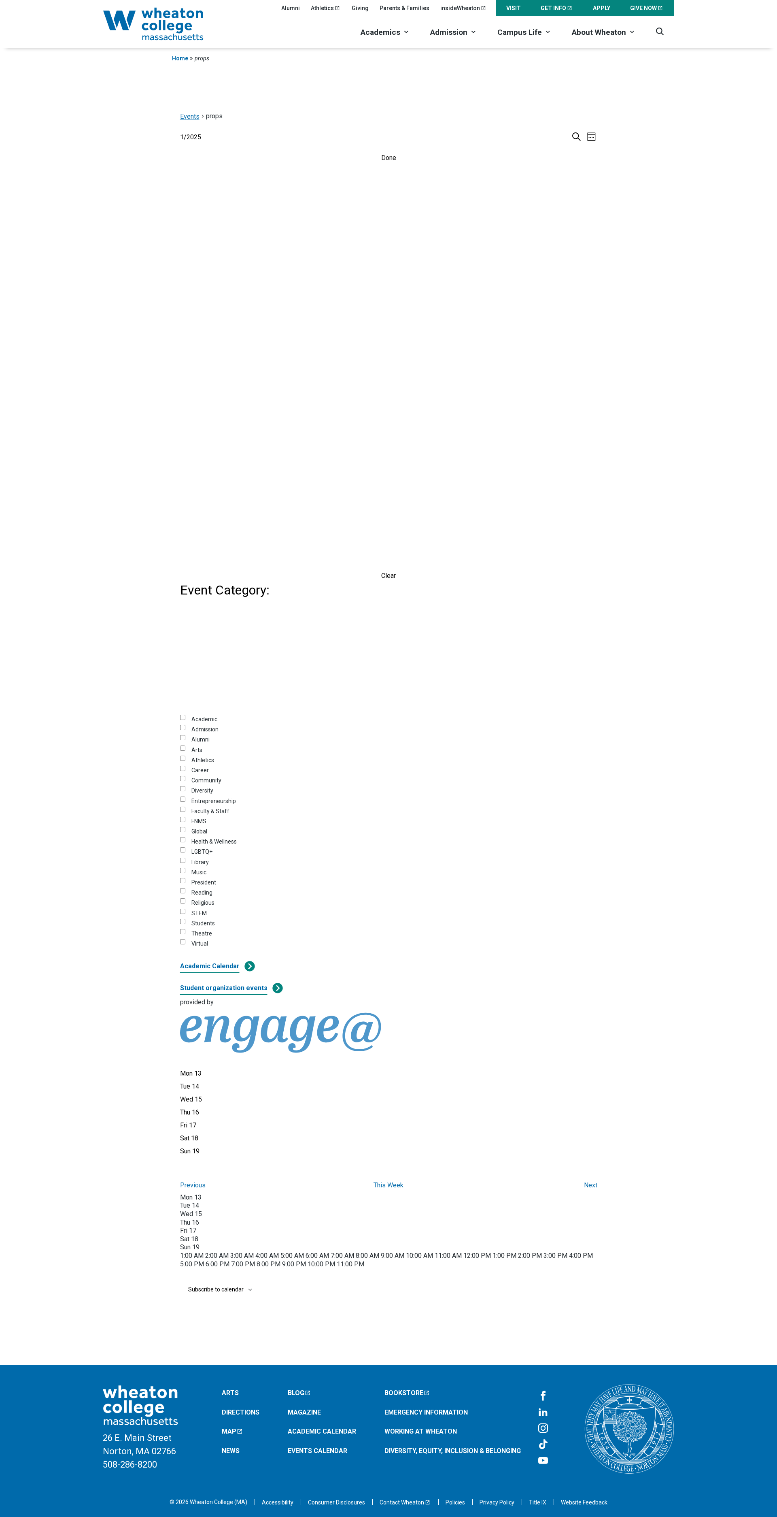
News (231, 1451)
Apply (601, 8)
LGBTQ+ (201, 851)
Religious (202, 902)
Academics (380, 32)
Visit (513, 8)
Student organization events (223, 988)
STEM (199, 913)
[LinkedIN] (543, 1412)
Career (200, 770)
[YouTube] (543, 1461)
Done (388, 158)
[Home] (164, 24)
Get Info (553, 8)
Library (200, 862)
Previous (193, 1185)
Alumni (290, 8)
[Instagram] (543, 1429)
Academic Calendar (210, 966)
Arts (196, 750)
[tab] (191, 1073)
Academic (204, 719)
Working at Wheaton (420, 1431)
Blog (296, 1393)
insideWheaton (460, 8)
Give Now (643, 8)
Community (206, 780)
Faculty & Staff (210, 811)
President (203, 882)
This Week (388, 1185)
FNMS (198, 821)
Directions (240, 1412)
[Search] (660, 31)
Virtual (199, 943)
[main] (388, 714)
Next (590, 1185)
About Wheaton (599, 32)
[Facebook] (543, 1396)
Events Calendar (317, 1451)
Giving (360, 8)
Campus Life (519, 32)
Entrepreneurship (213, 801)
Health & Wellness (214, 841)
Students (203, 923)
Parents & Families (404, 8)
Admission (448, 32)
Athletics (322, 8)
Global (199, 831)
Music (198, 872)
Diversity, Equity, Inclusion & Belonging (452, 1451)
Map (229, 1431)
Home (180, 58)
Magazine (304, 1412)
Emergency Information (426, 1412)
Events (190, 116)
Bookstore (403, 1393)
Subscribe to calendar (216, 1289)
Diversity (202, 790)
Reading (201, 892)
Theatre (201, 933)
